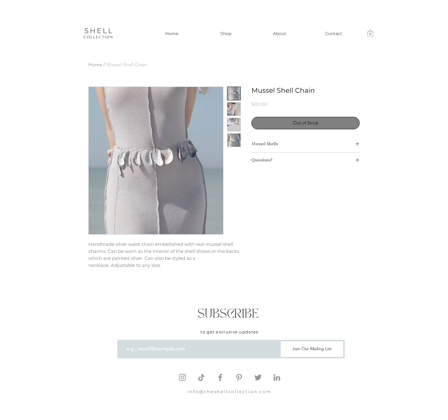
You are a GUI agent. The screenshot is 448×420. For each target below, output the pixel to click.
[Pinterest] (239, 377)
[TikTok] (201, 377)
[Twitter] (258, 377)
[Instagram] (182, 377)
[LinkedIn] (277, 377)
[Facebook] (220, 377)
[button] (370, 33)
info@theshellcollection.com (229, 391)
